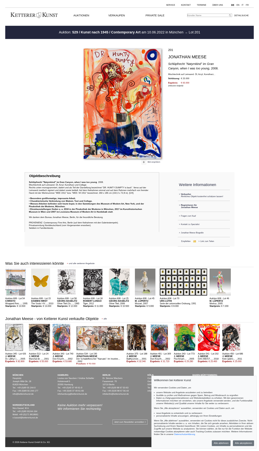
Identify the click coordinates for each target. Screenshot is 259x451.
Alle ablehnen (221, 443)
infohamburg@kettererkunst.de (72, 394)
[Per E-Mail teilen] (193, 241)
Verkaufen (116, 15)
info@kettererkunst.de (23, 394)
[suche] (230, 15)
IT (243, 5)
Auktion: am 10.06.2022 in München (121, 32)
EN (238, 5)
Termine (201, 5)
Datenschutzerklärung (184, 434)
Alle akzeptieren (243, 443)
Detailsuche (241, 15)
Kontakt (186, 5)
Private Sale (155, 15)
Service (170, 5)
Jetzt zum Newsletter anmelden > (130, 422)
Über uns (217, 5)
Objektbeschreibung (44, 176)
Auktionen (81, 15)
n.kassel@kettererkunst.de (25, 417)
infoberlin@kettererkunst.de (116, 394)
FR (247, 5)
